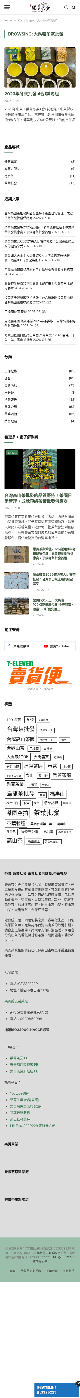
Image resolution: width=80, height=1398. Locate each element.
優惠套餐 (10, 161)
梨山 (30, 775)
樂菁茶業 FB (19, 1058)
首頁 (13, 1271)
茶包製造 (68, 1271)
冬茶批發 (43, 720)
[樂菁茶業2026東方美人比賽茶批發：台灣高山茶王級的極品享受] (16, 580)
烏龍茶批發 (20, 793)
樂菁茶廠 (62, 775)
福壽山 (57, 794)
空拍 (36, 803)
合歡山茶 (15, 748)
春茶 (52, 766)
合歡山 (64, 740)
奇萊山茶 (12, 766)
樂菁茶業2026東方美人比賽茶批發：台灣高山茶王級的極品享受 (54, 579)
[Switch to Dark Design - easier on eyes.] (66, 7)
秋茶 (27, 803)
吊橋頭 (34, 748)
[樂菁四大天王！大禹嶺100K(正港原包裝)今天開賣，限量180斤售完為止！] (16, 606)
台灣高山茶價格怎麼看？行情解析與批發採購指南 (38, 269)
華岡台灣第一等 (41, 824)
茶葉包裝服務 (20, 1113)
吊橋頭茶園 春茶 (15, 311)
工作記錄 (10, 371)
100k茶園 (14, 720)
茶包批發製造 (20, 1119)
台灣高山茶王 (48, 740)
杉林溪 (66, 766)
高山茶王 (34, 841)
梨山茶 (43, 775)
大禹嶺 (48, 748)
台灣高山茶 (46, 730)
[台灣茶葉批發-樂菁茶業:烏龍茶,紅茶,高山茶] (40, 7)
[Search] (73, 7)
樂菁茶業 (15, 784)
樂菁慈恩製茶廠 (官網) (26, 1106)
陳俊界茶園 (29, 832)
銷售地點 (10, 421)
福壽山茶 (12, 803)
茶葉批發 (10, 183)
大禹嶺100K (18, 756)
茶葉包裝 (52, 1271)
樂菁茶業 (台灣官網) (24, 1100)
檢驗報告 (10, 399)
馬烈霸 (49, 832)
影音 (7, 378)
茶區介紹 (10, 407)
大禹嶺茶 (41, 757)
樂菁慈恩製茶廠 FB (24, 1065)
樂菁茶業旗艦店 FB (24, 1071)
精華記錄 (51, 803)
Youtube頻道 (19, 1093)
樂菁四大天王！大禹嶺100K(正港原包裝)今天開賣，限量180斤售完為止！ (53, 604)
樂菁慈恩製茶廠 (16, 1001)
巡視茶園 (33, 766)
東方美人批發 (13, 776)
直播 (42, 794)
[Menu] (7, 7)
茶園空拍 (17, 813)
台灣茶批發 (21, 728)
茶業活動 (10, 414)
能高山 (67, 803)
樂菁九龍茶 (12, 169)
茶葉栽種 (16, 823)
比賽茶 (9, 176)
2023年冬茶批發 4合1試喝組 (31, 93)
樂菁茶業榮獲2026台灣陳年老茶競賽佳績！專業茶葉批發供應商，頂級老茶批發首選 (54, 553)
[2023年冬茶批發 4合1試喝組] (40, 67)
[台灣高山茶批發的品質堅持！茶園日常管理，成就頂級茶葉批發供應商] (40, 469)
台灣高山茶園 (21, 739)
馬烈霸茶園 (65, 832)
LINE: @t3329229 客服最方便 (32, 1126)
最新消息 (12, 51)
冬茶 (30, 719)
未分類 (9, 392)
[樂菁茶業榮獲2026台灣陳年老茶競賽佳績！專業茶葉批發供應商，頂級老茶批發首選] (16, 554)
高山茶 (15, 840)
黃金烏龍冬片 (52, 841)
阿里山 (61, 824)
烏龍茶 (45, 785)
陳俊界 (11, 832)
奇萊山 (58, 757)
